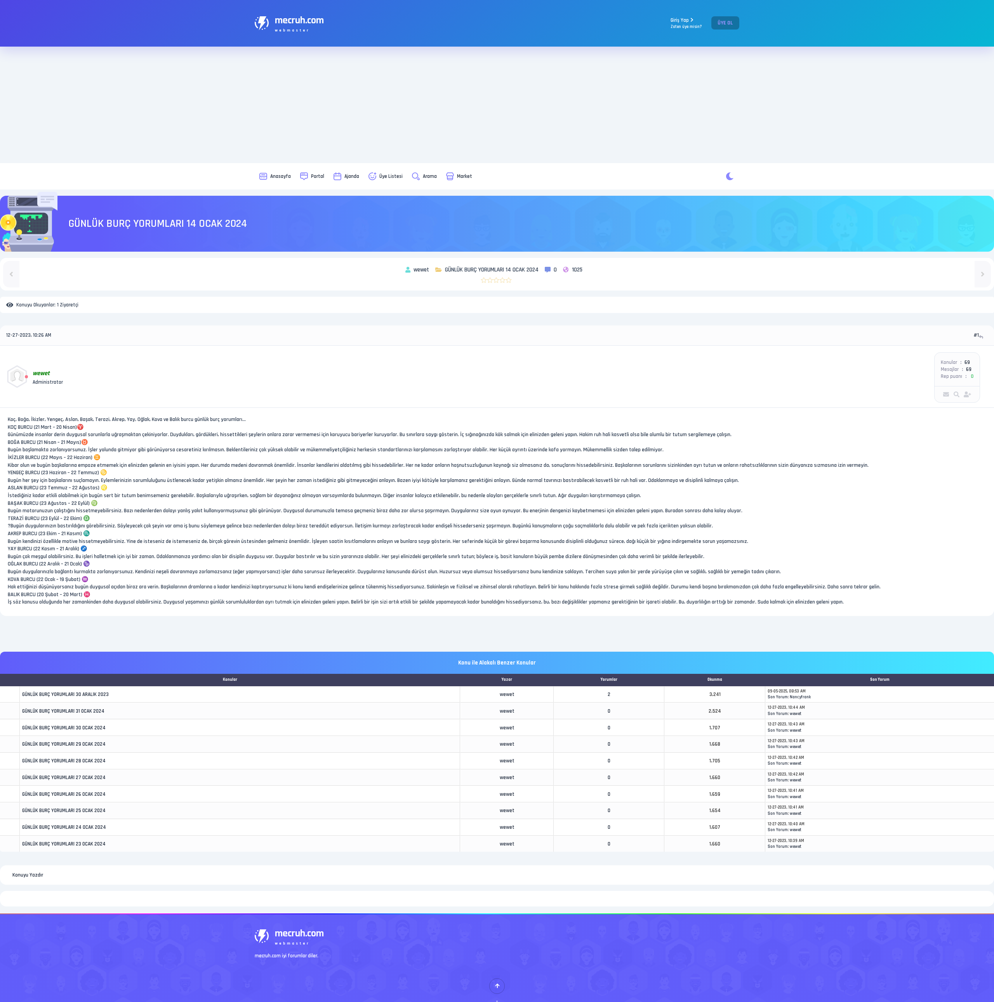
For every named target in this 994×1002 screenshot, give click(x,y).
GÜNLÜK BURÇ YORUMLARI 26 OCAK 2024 (64, 794)
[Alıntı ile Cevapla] (982, 337)
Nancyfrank (800, 697)
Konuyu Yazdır (27, 875)
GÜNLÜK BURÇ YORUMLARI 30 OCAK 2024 (64, 728)
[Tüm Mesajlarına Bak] (956, 394)
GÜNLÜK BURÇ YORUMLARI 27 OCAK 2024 (64, 777)
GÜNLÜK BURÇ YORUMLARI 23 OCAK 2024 (64, 844)
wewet (507, 694)
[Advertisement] (497, 104)
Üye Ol (725, 22)
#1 (976, 335)
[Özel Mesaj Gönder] (946, 394)
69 (967, 362)
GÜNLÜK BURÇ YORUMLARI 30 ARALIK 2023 (65, 694)
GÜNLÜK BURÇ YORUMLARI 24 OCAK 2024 (64, 827)
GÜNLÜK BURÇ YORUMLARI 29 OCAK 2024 (64, 744)
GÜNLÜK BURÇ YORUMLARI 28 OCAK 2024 (64, 761)
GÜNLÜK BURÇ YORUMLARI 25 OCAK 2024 (64, 810)
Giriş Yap (686, 23)
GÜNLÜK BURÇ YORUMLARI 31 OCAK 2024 (63, 711)
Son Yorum (778, 697)
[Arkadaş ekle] (967, 394)
